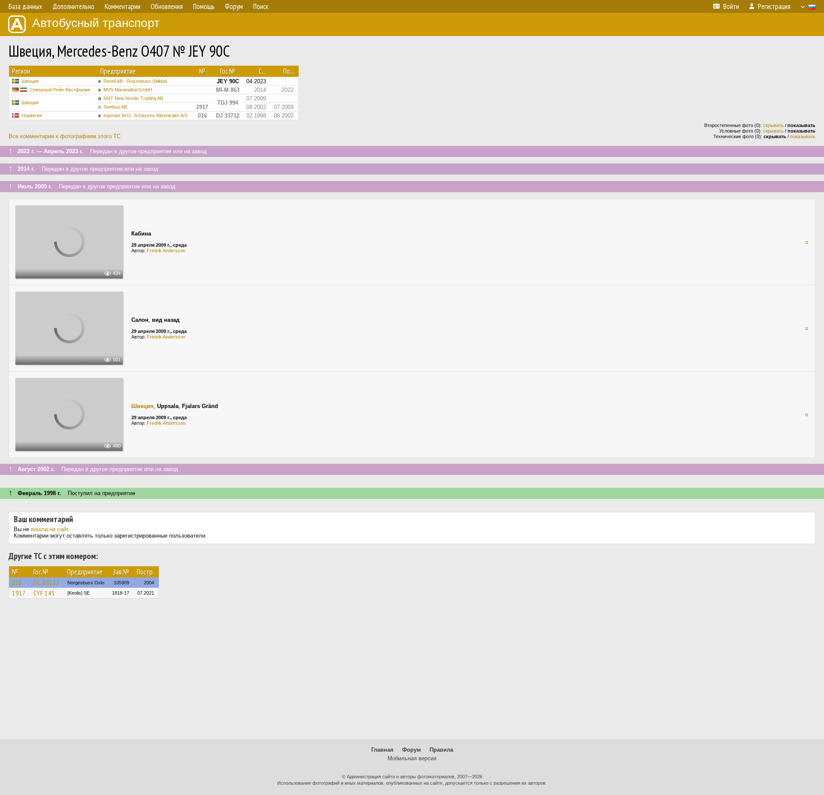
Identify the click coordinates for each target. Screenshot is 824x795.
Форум (411, 750)
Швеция (30, 81)
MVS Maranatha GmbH (127, 89)
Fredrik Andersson (166, 250)
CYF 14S (44, 593)
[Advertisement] (412, 673)
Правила (441, 750)
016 (17, 582)
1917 (19, 593)
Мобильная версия (412, 758)
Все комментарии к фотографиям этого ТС (65, 136)
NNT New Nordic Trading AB (133, 98)
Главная (382, 750)
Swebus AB (115, 106)
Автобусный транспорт (96, 23)
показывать (802, 136)
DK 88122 (46, 582)
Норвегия (31, 115)
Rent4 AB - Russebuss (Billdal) (135, 81)
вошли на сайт (49, 529)
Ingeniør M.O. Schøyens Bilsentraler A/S (145, 115)
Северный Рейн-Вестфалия (60, 89)
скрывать (773, 125)
